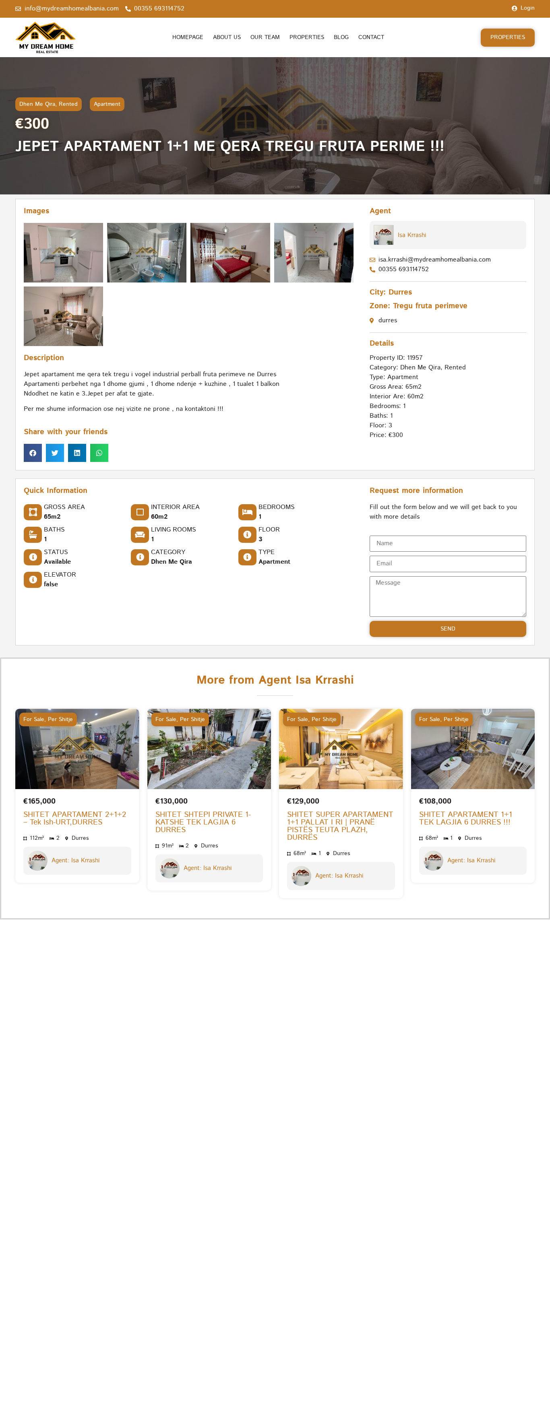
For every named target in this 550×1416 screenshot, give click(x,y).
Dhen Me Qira (37, 104)
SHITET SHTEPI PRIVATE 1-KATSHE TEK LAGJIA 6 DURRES (203, 823)
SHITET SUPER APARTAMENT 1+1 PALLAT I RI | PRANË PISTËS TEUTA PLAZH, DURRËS (340, 826)
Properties (306, 37)
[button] (33, 453)
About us (227, 37)
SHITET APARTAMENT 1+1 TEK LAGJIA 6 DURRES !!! (465, 819)
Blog (341, 37)
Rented (68, 104)
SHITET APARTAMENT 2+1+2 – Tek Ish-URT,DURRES (74, 819)
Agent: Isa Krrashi (75, 861)
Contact (371, 37)
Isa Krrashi (412, 235)
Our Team (265, 37)
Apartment (107, 104)
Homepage (187, 37)
